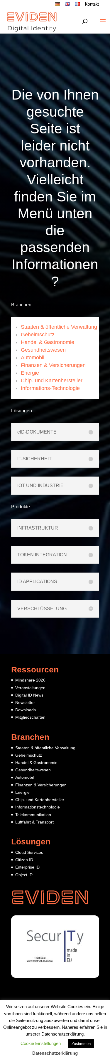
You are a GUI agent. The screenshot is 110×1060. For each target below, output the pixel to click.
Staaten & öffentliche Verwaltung (59, 327)
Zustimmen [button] (81, 1043)
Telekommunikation (33, 814)
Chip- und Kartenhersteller (51, 380)
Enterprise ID (27, 867)
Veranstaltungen (30, 687)
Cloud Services (29, 852)
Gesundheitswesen (43, 350)
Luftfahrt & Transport (34, 822)
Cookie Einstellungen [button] (41, 1043)
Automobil (32, 358)
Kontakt (92, 5)
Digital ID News (29, 695)
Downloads (25, 709)
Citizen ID (24, 859)
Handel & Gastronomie (47, 342)
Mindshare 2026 (30, 680)
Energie (30, 373)
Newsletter (25, 702)
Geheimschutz (38, 335)
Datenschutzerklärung (55, 1053)
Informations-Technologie (50, 388)
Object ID (24, 874)
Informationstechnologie (37, 807)
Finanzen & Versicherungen (53, 365)
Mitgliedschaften (30, 717)
